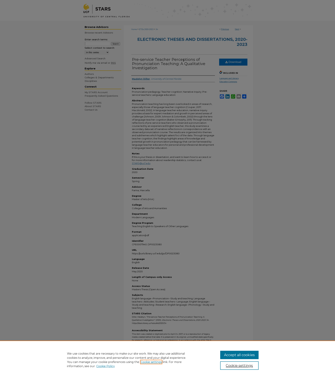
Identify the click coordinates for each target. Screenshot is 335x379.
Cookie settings (151, 362)
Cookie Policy (105, 366)
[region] (167, 360)
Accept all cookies (239, 355)
